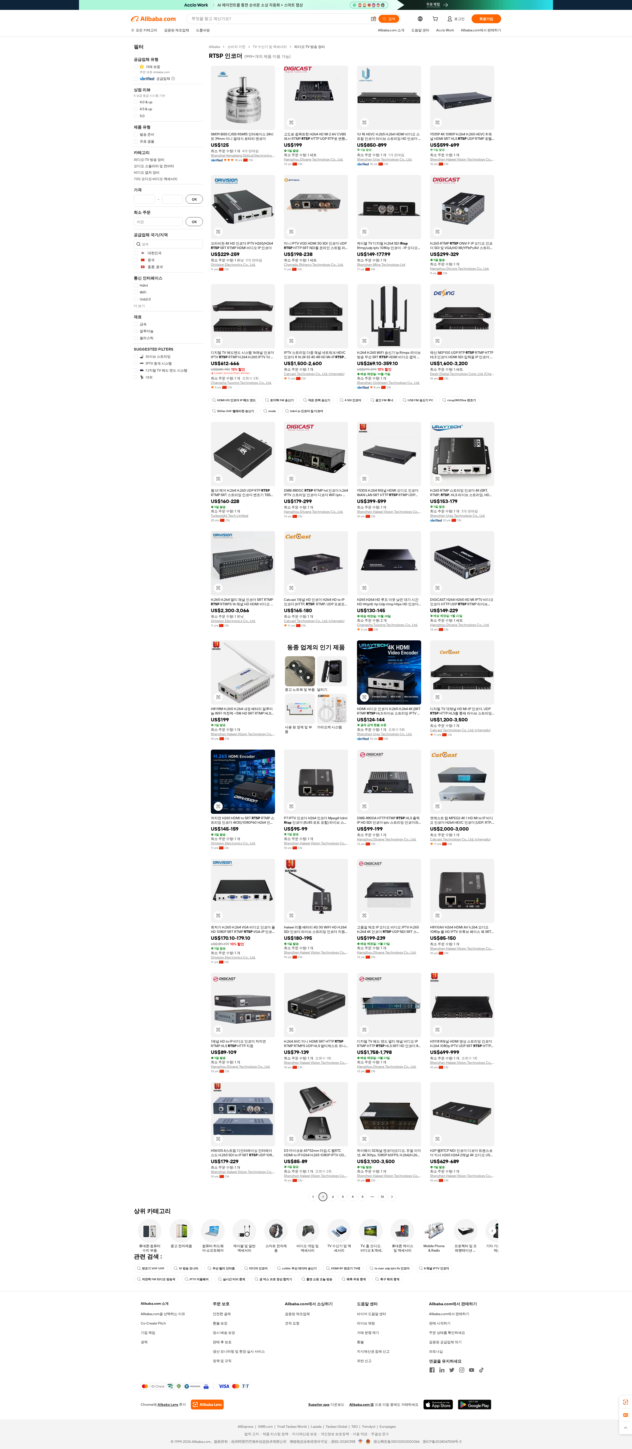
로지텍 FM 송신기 (282, 400)
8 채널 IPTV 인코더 (436, 1268)
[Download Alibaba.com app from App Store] (438, 1404)
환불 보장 (220, 1323)
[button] (373, 19)
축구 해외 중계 (389, 1279)
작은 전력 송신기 (319, 400)
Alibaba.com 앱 (361, 1405)
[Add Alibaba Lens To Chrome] (207, 1404)
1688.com (265, 1426)
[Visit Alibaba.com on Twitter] (452, 1370)
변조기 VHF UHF (153, 1268)
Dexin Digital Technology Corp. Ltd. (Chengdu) (462, 374)
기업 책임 (148, 1333)
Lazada (316, 1426)
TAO (354, 1426)
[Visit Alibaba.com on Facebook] (432, 1370)
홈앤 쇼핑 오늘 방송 (319, 1279)
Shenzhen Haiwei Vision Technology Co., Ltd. (462, 159)
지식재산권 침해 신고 (373, 1351)
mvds (272, 411)
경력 (144, 1342)
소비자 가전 (236, 47)
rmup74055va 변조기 (461, 400)
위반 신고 (364, 1361)
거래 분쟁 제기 (368, 1333)
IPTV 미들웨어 (199, 1279)
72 (382, 1196)
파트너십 (436, 1351)
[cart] (436, 19)
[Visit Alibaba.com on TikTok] (481, 1370)
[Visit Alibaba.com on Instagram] (462, 1370)
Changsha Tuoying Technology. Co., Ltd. (241, 383)
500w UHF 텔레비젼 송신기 (235, 411)
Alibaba (214, 47)
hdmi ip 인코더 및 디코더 (306, 411)
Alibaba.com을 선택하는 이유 (163, 1314)
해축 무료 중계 (356, 1279)
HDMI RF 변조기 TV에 (345, 1268)
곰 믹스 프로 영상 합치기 (275, 1279)
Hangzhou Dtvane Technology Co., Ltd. (313, 159)
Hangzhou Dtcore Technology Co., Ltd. (459, 269)
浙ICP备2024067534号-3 (442, 1442)
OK (194, 199)
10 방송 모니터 (188, 1268)
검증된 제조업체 (297, 1314)
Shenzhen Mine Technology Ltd (381, 265)
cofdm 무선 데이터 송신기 (299, 1268)
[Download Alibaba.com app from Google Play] (474, 1404)
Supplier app (319, 1405)
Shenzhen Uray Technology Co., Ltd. (384, 159)
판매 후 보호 (222, 1342)
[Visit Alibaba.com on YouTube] (471, 1370)
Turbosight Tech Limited (229, 516)
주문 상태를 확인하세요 (447, 1333)
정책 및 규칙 (222, 1361)
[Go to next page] (392, 1196)
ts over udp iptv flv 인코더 (392, 1268)
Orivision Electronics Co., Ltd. (233, 265)
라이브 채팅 (366, 1323)
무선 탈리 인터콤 (224, 1268)
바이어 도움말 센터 (371, 1314)
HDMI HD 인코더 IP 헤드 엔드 (236, 400)
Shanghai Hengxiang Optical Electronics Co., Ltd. (243, 155)
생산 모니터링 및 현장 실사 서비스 (239, 1351)
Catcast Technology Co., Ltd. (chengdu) (314, 374)
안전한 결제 (222, 1314)
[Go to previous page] (313, 1196)
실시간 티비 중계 (234, 1279)
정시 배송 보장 (224, 1333)
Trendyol (368, 1426)
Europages (387, 1426)
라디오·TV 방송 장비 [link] (309, 47)
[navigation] (168, 622)
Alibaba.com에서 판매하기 (449, 1314)
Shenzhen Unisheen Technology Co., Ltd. (388, 383)
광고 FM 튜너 (384, 400)
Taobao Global (336, 1426)
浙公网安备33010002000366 (397, 1442)
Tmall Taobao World (292, 1426)
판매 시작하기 (440, 1323)
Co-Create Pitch (153, 1323)
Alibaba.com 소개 (155, 1303)
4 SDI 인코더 (353, 400)
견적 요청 (292, 1323)
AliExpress (246, 1426)
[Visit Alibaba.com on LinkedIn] (442, 1370)
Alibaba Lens (168, 1405)
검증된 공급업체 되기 (445, 1342)
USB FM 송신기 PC (420, 400)
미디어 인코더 (258, 1268)
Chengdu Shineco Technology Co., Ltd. (313, 265)
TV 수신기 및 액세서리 (270, 47)
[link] (625, 1402)
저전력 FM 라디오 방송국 (158, 1279)
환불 (360, 1342)
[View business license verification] (360, 1441)
